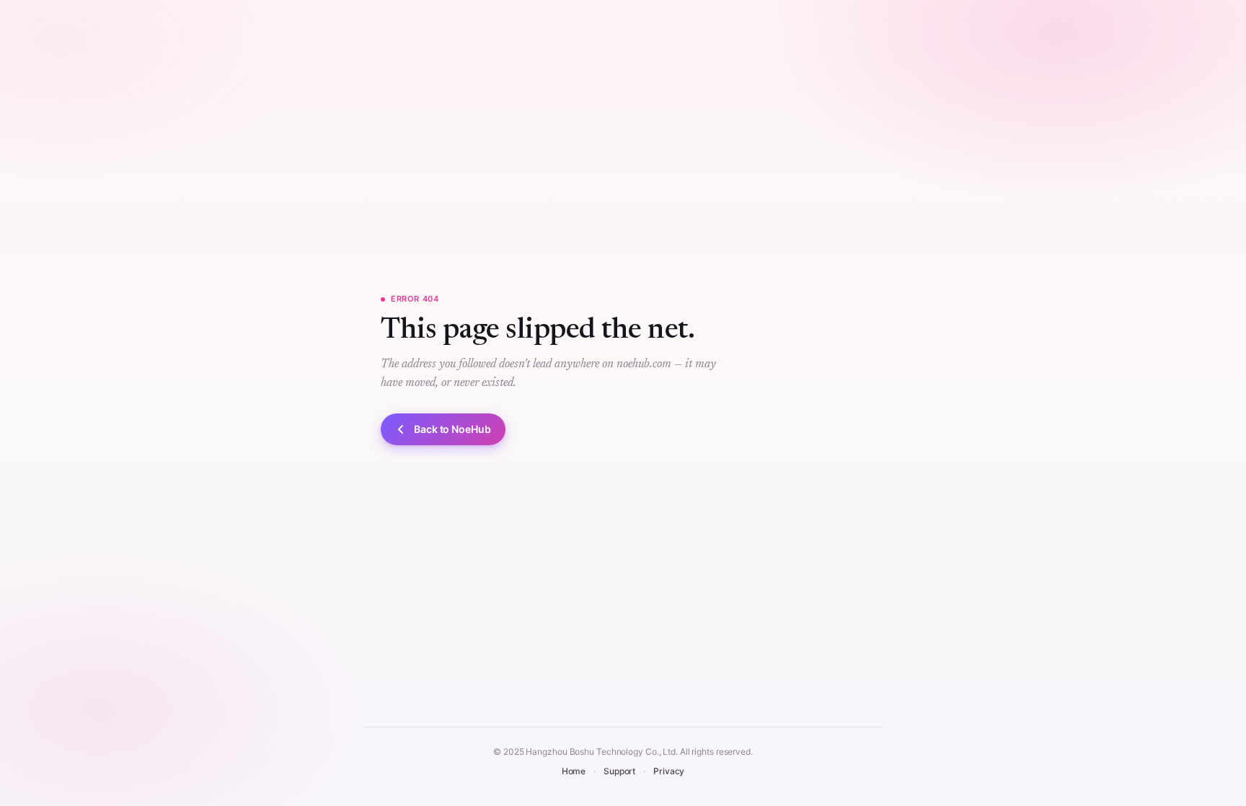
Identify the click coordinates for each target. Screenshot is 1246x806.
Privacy (668, 771)
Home (574, 771)
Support (619, 771)
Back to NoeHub (452, 429)
